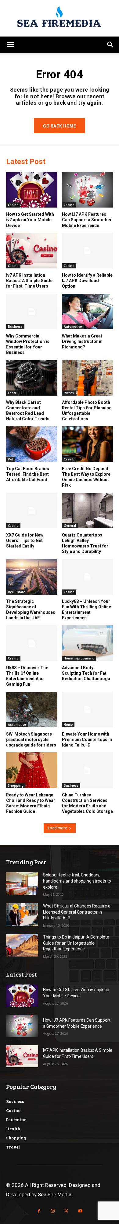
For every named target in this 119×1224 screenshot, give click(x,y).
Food (12, 393)
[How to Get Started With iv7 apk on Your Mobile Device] (31, 190)
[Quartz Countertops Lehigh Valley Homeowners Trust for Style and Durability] (87, 510)
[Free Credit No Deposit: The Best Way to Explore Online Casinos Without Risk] (87, 444)
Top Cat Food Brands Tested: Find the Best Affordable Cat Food (27, 474)
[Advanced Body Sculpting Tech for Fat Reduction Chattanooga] (87, 643)
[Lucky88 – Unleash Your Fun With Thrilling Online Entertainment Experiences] (87, 577)
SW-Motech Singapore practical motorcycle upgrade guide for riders (31, 739)
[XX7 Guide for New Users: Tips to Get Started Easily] (31, 510)
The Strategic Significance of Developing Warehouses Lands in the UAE (30, 610)
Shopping (15, 785)
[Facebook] (39, 1211)
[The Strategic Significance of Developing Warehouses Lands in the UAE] (31, 577)
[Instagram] (52, 1211)
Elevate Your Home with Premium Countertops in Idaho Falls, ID (87, 739)
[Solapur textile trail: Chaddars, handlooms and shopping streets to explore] (22, 883)
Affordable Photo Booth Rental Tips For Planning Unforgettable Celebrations (87, 410)
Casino (13, 205)
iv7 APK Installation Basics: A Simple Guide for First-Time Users (29, 281)
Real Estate (16, 592)
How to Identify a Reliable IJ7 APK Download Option (87, 281)
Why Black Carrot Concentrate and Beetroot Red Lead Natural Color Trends (27, 410)
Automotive (73, 326)
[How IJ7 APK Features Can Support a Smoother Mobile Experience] (87, 190)
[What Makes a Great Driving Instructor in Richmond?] (87, 311)
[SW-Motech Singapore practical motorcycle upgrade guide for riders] (31, 709)
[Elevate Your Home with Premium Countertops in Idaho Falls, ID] (87, 709)
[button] (10, 45)
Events (69, 393)
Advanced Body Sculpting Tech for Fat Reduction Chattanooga (86, 673)
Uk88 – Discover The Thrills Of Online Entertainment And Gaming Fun (27, 676)
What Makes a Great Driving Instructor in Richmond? (82, 341)
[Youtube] (80, 1211)
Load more (57, 828)
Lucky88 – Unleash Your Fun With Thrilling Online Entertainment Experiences (86, 610)
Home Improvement (79, 658)
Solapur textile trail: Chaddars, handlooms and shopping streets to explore (77, 881)
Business (15, 326)
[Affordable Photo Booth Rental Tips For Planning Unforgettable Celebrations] (87, 378)
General (70, 525)
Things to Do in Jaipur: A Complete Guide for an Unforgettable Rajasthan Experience (76, 943)
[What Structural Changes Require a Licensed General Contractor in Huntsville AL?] (22, 914)
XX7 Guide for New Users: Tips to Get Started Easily (24, 540)
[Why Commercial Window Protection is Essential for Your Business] (31, 311)
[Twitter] (66, 1211)
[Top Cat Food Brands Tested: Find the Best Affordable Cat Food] (31, 444)
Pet (10, 459)
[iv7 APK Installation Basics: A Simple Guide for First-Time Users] (31, 250)
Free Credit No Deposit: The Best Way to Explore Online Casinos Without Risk (86, 477)
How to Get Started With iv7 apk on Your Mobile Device (30, 220)
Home (68, 724)
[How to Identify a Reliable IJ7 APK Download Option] (87, 250)
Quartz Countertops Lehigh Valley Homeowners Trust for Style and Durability (85, 543)
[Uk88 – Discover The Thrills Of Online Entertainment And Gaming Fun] (31, 643)
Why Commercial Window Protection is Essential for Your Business (27, 344)
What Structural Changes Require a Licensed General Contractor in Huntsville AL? (76, 912)
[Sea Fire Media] (59, 18)
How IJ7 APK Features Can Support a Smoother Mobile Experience (87, 220)
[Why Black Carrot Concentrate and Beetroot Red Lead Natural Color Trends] (31, 378)
